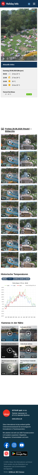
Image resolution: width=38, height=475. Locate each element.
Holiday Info (7, 2)
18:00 (27, 279)
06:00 (4, 279)
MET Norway (20, 472)
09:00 (10, 279)
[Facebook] (7, 445)
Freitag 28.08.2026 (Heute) (17, 129)
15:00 (21, 279)
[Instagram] (14, 445)
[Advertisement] (19, 111)
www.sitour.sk (17, 419)
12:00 (16, 279)
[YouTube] (22, 445)
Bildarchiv (10, 131)
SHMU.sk (12, 472)
